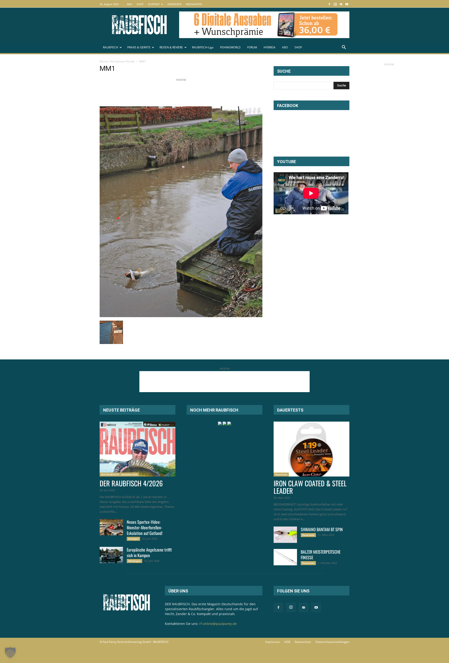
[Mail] (341, 4)
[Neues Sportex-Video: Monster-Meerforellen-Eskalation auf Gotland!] (111, 527)
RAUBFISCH (110, 47)
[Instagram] (335, 4)
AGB (287, 642)
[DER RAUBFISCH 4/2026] (137, 449)
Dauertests (281, 474)
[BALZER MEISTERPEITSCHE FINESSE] (285, 557)
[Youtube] (346, 4)
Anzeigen (133, 538)
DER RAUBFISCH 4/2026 (131, 483)
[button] (343, 48)
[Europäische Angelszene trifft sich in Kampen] (111, 555)
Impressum (272, 642)
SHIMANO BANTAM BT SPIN (322, 529)
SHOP (140, 4)
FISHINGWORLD (230, 47)
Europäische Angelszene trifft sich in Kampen (149, 552)
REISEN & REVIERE (171, 47)
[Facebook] (329, 4)
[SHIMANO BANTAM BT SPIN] (285, 535)
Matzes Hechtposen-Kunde (117, 61)
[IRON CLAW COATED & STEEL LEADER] (311, 449)
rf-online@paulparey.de (218, 623)
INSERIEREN (174, 4)
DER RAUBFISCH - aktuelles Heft (119, 474)
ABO (129, 4)
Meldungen (134, 561)
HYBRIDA (269, 47)
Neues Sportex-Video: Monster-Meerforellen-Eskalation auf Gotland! (145, 527)
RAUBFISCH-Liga (203, 47)
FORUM (252, 47)
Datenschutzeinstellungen (332, 642)
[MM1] (181, 316)
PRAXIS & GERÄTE (138, 47)
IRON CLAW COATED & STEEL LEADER (310, 487)
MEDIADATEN (194, 4)
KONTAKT (154, 4)
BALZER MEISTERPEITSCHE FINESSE (320, 554)
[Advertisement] (185, 92)
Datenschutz (303, 642)
